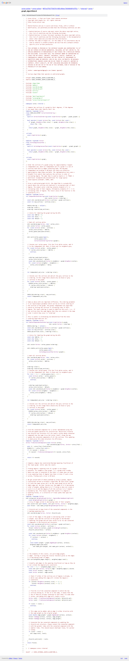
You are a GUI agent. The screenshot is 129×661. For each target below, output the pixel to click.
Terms (20, 658)
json (125, 658)
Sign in (125, 3)
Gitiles (10, 658)
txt (122, 658)
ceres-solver (26, 8)
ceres (90, 8)
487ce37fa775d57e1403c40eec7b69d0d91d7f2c (60, 8)
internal (84, 8)
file (57, 15)
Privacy (15, 658)
